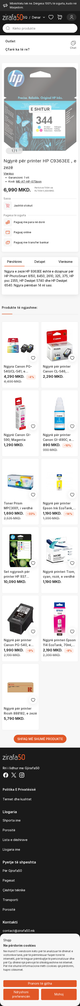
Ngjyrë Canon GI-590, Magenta (17, 437)
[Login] (71, 17)
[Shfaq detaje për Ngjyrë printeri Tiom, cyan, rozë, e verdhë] (59, 550)
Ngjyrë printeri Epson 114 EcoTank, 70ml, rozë (59, 642)
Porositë (9, 830)
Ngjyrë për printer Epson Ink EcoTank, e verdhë (59, 506)
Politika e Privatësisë (19, 789)
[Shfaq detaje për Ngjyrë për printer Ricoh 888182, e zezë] (20, 687)
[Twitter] (14, 775)
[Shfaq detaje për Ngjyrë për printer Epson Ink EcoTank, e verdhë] (59, 482)
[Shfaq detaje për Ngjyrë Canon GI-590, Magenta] (20, 413)
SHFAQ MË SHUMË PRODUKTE (40, 739)
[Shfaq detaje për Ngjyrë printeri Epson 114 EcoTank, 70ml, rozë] (59, 619)
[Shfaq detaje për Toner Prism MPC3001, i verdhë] (20, 482)
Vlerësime (65, 261)
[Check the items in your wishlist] (50, 17)
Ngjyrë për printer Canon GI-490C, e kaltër (57, 437)
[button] (7, 940)
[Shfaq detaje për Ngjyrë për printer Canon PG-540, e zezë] (20, 619)
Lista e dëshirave (15, 840)
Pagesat (9, 880)
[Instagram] (22, 775)
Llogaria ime (11, 849)
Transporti (10, 900)
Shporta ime (11, 820)
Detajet (39, 261)
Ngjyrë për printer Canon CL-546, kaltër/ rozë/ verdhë (58, 369)
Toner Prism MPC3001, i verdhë (18, 505)
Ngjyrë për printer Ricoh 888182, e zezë (20, 711)
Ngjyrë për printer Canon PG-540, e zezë (17, 642)
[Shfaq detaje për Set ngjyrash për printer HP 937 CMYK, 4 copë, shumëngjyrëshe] (20, 550)
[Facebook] (6, 775)
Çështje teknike (14, 890)
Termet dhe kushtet (17, 799)
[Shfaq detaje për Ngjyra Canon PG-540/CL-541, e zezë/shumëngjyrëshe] (20, 345)
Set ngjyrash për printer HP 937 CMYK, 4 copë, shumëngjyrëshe (17, 574)
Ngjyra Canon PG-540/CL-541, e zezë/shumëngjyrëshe (20, 369)
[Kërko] (7, 28)
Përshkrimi (14, 261)
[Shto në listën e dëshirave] (33, 358)
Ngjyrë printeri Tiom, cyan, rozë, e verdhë (59, 574)
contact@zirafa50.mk (19, 931)
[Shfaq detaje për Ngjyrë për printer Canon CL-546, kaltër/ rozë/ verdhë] (59, 345)
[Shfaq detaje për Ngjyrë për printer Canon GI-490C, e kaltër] (59, 413)
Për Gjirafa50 (12, 870)
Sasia (7, 198)
